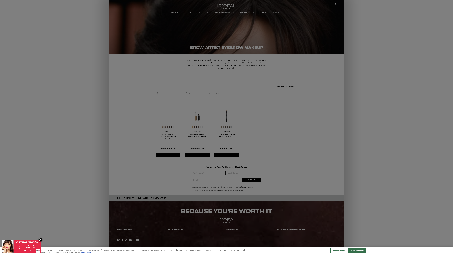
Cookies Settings (338, 250)
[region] (226, 251)
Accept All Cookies (357, 250)
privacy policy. (86, 252)
